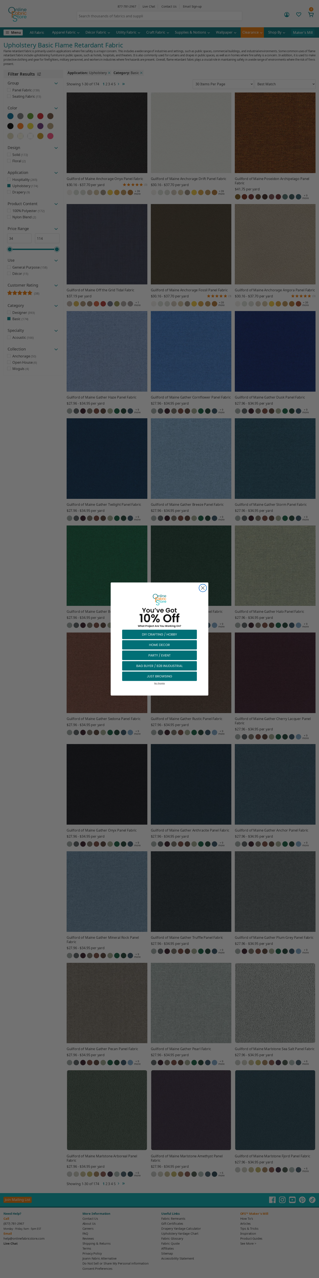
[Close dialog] (203, 588)
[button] (159, 634)
